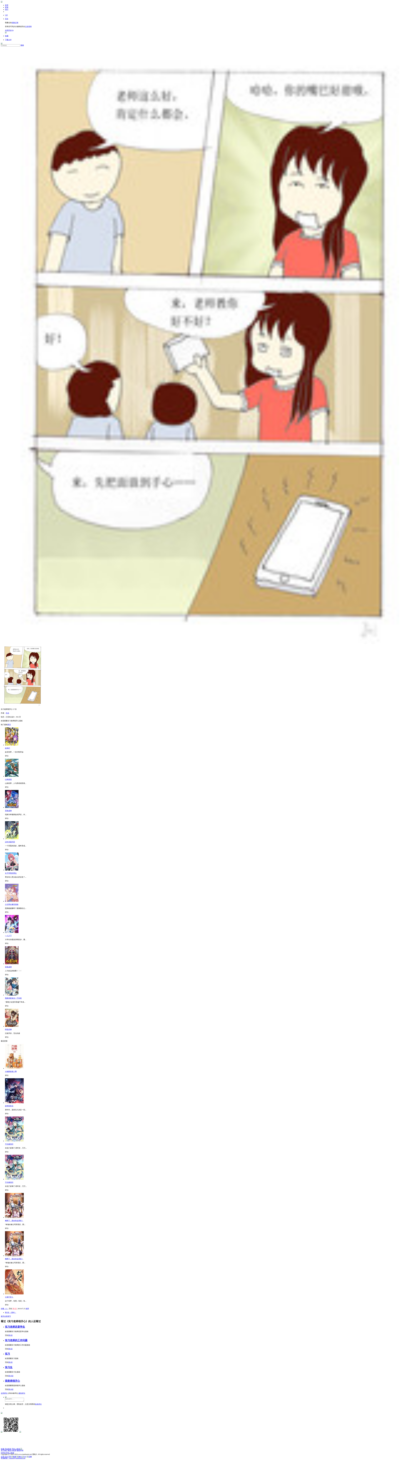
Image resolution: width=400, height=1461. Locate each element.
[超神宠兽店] (14, 1103)
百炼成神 (8, 811)
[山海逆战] (12, 776)
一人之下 (8, 936)
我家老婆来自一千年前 (13, 998)
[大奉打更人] (14, 1294)
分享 (2, 1457)
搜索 (22, 45)
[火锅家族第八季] (14, 1068)
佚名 (7, 713)
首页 (6, 5)
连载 (4, 1309)
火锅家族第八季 (11, 1071)
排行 (6, 9)
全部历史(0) (9, 30)
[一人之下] (12, 932)
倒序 (27, 1309)
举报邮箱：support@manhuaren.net (13, 1458)
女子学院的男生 (11, 873)
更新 (6, 7)
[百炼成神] (12, 807)
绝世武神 (8, 1029)
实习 (7, 1353)
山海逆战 (8, 779)
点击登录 (28, 26)
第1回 (14, 1309)
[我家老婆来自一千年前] (12, 995)
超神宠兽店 (9, 1106)
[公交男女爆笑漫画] (12, 901)
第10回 (10, 1376)
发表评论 (38, 1404)
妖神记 (7, 748)
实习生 (8, 1367)
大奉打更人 (9, 1297)
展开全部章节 (6, 1316)
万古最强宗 (9, 1144)
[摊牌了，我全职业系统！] (14, 1217)
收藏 (2, 1449)
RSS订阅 (8, 1457)
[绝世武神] (12, 1026)
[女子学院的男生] (12, 870)
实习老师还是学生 (15, 1326)
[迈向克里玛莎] (12, 839)
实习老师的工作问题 (16, 1340)
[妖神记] (12, 745)
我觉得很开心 (12, 1380)
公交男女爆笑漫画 (11, 904)
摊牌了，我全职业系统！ (14, 1220)
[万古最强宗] (14, 1141)
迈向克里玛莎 (10, 842)
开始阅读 (8, 1449)
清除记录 (15, 23)
